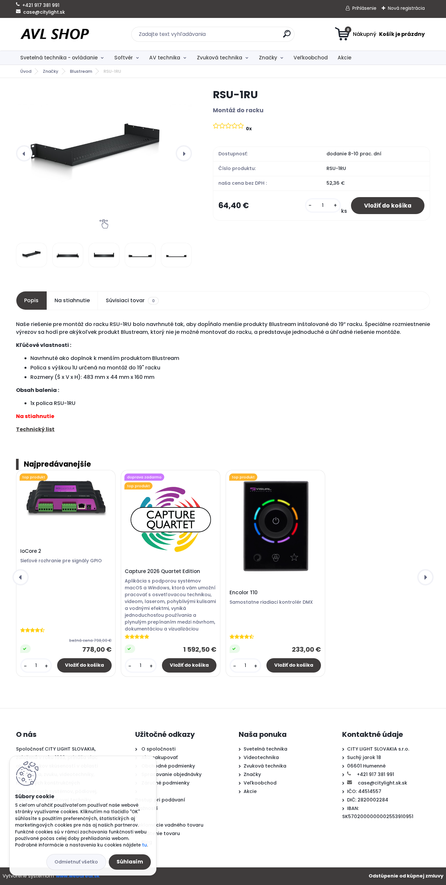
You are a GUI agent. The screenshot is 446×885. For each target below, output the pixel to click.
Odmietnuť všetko (76, 862)
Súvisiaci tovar (130, 300)
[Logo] (56, 34)
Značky (268, 57)
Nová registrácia (406, 8)
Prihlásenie (364, 8)
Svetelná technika (265, 749)
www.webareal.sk (78, 876)
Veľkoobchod (311, 57)
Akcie (344, 57)
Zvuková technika (219, 57)
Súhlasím (130, 861)
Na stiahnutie (72, 300)
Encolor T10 (244, 592)
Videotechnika (261, 757)
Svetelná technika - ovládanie (59, 57)
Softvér (123, 57)
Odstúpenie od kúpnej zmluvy (406, 876)
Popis (31, 300)
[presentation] (24, 153)
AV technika (164, 57)
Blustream (81, 71)
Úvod (25, 71)
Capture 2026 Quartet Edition (162, 571)
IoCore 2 (30, 551)
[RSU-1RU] (104, 153)
